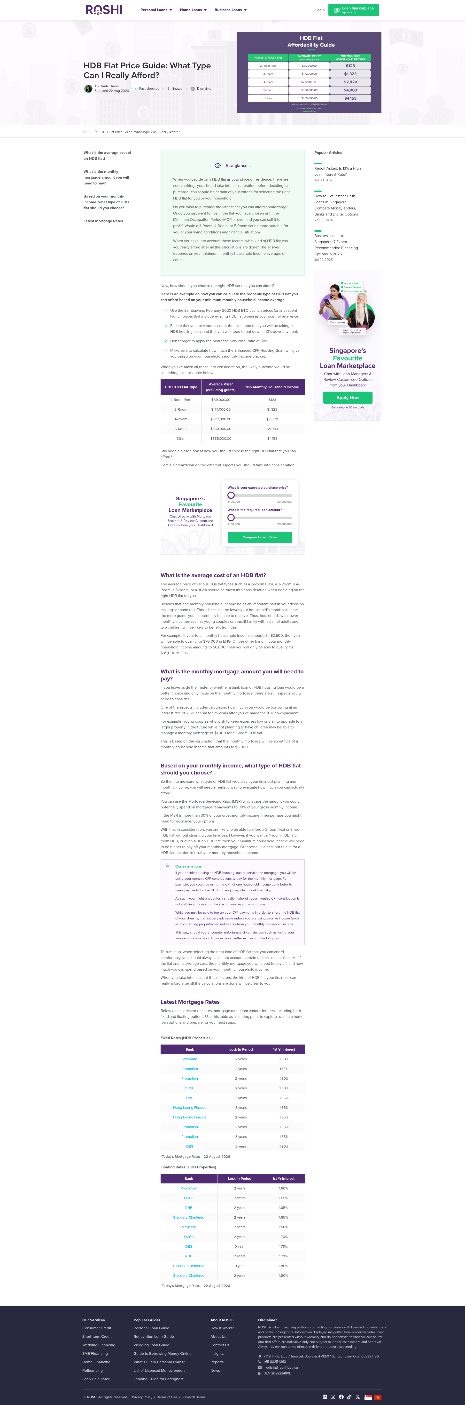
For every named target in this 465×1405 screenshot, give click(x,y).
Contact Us (219, 1345)
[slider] (231, 495)
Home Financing (96, 1362)
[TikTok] (349, 1397)
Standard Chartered (188, 1217)
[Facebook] (341, 1397)
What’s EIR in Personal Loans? (159, 1362)
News (215, 1370)
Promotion (189, 1069)
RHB (188, 1207)
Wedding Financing (98, 1345)
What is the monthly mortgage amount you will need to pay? (106, 177)
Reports (217, 1362)
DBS (189, 1098)
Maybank (189, 1059)
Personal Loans (154, 10)
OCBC (189, 1088)
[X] (357, 1397)
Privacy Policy (142, 1397)
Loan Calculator (95, 1379)
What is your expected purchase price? (258, 488)
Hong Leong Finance (189, 1107)
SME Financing (95, 1353)
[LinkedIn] (325, 1397)
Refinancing (92, 1370)
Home (86, 132)
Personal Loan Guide (151, 1328)
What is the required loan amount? (255, 510)
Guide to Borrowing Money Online (163, 1353)
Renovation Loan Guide (154, 1336)
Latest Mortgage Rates (103, 221)
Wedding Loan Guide (151, 1345)
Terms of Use (167, 1397)
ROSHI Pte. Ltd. (275, 1356)
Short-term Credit (97, 1336)
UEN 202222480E (277, 1373)
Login (320, 10)
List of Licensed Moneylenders (159, 1370)
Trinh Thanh (109, 86)
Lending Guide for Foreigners (158, 1379)
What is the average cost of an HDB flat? (107, 155)
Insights (217, 1353)
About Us (218, 1336)
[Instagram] (333, 1397)
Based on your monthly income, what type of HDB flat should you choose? (106, 202)
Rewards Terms (193, 1397)
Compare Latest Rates (260, 537)
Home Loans (191, 10)
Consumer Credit (96, 1328)
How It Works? (222, 1328)
